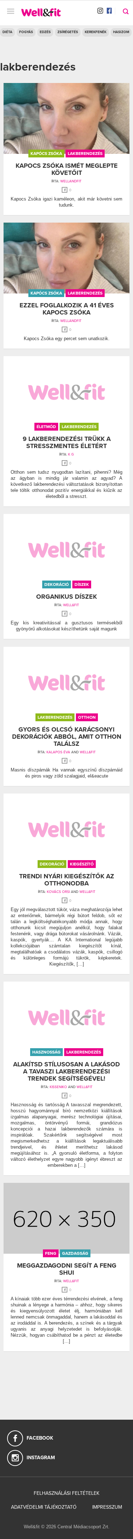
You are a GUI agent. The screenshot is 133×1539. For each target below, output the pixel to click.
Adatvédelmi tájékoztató (44, 1507)
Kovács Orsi (58, 892)
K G (71, 454)
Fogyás (26, 32)
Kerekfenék (95, 32)
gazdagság (75, 1253)
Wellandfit (71, 181)
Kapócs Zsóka (46, 153)
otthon (87, 717)
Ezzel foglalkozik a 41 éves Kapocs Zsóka (67, 308)
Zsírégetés (67, 32)
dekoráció (56, 584)
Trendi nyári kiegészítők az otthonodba (66, 879)
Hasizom (121, 32)
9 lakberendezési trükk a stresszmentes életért (67, 442)
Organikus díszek (66, 596)
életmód (46, 426)
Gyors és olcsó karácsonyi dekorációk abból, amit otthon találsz (66, 737)
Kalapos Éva (58, 752)
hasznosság (46, 1052)
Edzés (45, 32)
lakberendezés (85, 153)
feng (50, 1253)
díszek (81, 584)
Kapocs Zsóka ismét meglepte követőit (67, 169)
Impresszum (107, 1507)
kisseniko (58, 1087)
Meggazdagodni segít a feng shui (66, 1269)
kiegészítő (82, 864)
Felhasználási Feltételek (66, 1493)
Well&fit (71, 605)
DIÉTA (7, 32)
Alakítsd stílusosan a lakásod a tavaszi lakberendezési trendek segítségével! (66, 1071)
